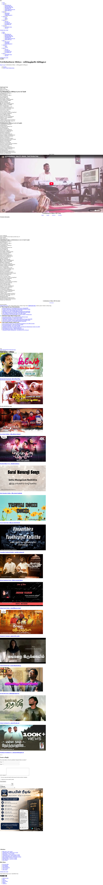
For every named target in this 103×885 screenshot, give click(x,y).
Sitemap (3, 882)
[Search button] (12, 784)
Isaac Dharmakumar (4, 349)
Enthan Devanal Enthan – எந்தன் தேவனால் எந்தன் (12, 317)
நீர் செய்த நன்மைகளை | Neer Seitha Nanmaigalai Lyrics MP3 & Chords (16, 309)
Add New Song (5, 878)
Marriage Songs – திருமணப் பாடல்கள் (9, 857)
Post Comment (3, 781)
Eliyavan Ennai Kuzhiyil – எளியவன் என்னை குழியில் (12, 324)
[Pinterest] (3, 352)
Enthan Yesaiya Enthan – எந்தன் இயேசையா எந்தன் (10, 608)
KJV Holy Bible (5, 864)
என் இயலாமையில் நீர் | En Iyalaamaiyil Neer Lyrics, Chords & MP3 (15, 308)
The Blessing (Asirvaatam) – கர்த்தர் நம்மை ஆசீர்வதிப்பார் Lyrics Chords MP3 (17, 319)
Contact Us (4, 883)
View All (6, 49)
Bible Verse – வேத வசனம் (7, 851)
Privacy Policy (5, 881)
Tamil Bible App (8, 37)
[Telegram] (9, 352)
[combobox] (5, 785)
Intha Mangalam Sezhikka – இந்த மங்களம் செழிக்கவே (11, 493)
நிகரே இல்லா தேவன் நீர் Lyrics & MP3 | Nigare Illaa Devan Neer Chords (16, 312)
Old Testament (5, 865)
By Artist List (7, 50)
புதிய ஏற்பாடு (4, 869)
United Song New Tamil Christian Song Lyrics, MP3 (12, 310)
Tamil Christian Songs (10, 67)
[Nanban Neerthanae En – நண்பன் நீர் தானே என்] (23, 720)
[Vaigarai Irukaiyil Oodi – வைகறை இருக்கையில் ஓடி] (23, 663)
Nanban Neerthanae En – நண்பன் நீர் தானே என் (9, 723)
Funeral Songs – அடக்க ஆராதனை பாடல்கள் (11, 854)
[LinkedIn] (10, 352)
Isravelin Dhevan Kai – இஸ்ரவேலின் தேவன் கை (9, 693)
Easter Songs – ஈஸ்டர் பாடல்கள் (8, 853)
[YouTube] (6, 876)
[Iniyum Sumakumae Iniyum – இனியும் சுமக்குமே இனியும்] (21, 577)
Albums (6, 47)
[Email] (6, 352)
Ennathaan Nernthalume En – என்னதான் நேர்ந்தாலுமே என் (12, 752)
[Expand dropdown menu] (5, 33)
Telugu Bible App (8, 39)
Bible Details (7, 41)
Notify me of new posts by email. (7, 779)
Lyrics (4, 67)
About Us (4, 880)
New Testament (5, 866)
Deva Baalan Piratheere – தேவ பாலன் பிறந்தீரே (11, 325)
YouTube (60, 215)
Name (1, 761)
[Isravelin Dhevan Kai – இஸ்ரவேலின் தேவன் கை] (21, 691)
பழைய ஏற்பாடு (5, 868)
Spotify (47, 215)
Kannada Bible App (8, 35)
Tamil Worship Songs (4, 305)
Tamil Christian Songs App (10, 38)
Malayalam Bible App (9, 36)
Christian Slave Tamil (4, 30)
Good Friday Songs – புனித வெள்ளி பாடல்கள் (11, 855)
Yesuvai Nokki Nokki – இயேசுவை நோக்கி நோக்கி (10, 522)
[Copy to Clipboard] (8, 352)
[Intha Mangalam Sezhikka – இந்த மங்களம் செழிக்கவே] (23, 490)
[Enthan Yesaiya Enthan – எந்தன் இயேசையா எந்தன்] (21, 605)
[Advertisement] (51, 77)
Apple (42, 215)
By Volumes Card (8, 51)
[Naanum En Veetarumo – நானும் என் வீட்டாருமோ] (21, 633)
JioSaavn (53, 215)
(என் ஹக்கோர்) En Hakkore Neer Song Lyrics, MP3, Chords (14, 313)
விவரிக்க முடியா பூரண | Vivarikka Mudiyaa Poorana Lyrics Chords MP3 (16, 311)
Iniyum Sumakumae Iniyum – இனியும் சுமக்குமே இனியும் (11, 580)
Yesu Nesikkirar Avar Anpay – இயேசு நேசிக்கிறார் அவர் (13, 328)
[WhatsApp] (5, 352)
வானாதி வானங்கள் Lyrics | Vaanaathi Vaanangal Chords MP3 (14, 321)
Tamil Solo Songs (12, 349)
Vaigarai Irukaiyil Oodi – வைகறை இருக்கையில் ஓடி (10, 665)
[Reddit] (13, 352)
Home (3, 32)
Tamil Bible (7, 42)
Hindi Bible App (8, 34)
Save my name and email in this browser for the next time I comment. (14, 777)
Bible (3, 40)
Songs (3, 48)
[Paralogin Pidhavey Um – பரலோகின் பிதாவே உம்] (23, 461)
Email (1, 764)
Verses (3, 53)
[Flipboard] (12, 352)
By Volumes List (8, 52)
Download (52, 302)
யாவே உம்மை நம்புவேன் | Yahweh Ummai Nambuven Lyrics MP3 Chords (16, 320)
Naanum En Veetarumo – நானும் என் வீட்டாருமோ (10, 636)
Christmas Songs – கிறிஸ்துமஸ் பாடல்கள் (10, 852)
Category (4, 44)
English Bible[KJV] (8, 43)
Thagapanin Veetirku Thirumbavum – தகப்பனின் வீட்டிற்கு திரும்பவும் (15, 329)
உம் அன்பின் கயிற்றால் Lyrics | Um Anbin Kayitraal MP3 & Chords (15, 316)
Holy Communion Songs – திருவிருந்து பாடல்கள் (11, 856)
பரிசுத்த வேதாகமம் (6, 867)
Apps (3, 33)
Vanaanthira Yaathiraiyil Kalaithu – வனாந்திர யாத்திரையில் (12, 552)
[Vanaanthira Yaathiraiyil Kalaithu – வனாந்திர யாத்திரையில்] (23, 549)
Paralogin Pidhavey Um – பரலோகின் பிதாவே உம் (9, 463)
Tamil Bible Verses (8, 54)
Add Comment (3, 775)
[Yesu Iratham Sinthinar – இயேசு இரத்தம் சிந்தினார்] (21, 431)
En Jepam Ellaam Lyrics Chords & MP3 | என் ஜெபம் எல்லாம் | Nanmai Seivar (17, 314)
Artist (6, 46)
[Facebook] (0, 352)
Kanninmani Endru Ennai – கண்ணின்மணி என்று (12, 327)
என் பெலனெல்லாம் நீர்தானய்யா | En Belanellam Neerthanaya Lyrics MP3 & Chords (18, 323)
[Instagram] (3, 876)
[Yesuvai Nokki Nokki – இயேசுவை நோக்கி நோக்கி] (23, 520)
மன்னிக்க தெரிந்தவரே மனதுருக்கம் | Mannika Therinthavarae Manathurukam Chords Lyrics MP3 (21, 326)
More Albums (5, 860)
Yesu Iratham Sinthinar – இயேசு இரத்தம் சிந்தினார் (10, 434)
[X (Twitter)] (2, 352)
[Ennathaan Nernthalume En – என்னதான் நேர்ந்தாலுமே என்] (23, 750)
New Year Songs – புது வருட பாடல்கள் (9, 858)
